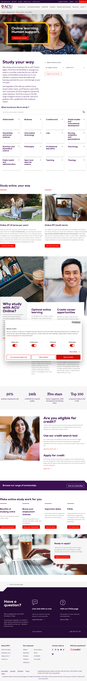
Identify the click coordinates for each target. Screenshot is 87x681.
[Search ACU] (84, 112)
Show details (73, 351)
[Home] (7, 7)
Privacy (27, 671)
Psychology (73, 146)
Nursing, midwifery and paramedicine (74, 136)
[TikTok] (63, 650)
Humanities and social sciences (8, 135)
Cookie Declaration (13, 335)
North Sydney (38, 649)
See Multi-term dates (52, 246)
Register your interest (62, 557)
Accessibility (4, 671)
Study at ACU (22, 7)
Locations (52, 7)
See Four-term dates (7, 246)
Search (82, 7)
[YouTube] (61, 650)
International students (33, 7)
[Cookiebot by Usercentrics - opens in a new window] (73, 322)
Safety (3, 673)
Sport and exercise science (28, 162)
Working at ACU (6, 653)
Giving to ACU (27, 1)
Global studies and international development (74, 122)
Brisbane (25, 656)
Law (48, 133)
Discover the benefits (7, 527)
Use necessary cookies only (18, 357)
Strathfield (37, 656)
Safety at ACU (36, 1)
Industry (14, 1)
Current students (63, 1)
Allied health (8, 119)
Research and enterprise (64, 7)
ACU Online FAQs (74, 527)
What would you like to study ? (15, 107)
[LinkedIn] (58, 650)
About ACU (76, 7)
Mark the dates (50, 527)
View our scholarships (75, 486)
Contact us (83, 1)
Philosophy (29, 146)
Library (71, 1)
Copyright (12, 671)
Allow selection (43, 357)
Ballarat (25, 649)
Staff (76, 1)
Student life (45, 7)
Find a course (20, 12)
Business (28, 119)
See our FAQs (64, 619)
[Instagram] (55, 650)
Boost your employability (31, 527)
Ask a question (37, 631)
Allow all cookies (68, 357)
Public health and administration (9, 162)
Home (3, 12)
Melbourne (26, 662)
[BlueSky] (53, 654)
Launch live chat (37, 619)
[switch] (34, 345)
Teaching (50, 160)
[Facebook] (52, 650)
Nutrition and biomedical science (9, 148)
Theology (72, 160)
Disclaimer (20, 671)
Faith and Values (5, 1)
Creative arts (52, 119)
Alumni (20, 1)
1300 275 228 (76, 631)
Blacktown (26, 653)
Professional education (51, 147)
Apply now (47, 468)
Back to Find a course (54, 62)
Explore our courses (20, 38)
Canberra (25, 659)
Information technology (29, 134)
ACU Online (37, 659)
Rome (35, 653)
